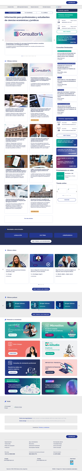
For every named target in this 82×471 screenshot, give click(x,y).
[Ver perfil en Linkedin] (11, 462)
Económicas (28, 12)
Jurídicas (44, 12)
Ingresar (71, 2)
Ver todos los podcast (41, 314)
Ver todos (66, 31)
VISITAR (66, 199)
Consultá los (41, 427)
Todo (12, 12)
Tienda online (8, 443)
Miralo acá (12, 335)
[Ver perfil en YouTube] (14, 462)
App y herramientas (33, 442)
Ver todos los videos (41, 289)
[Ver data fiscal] (73, 462)
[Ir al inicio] (10, 436)
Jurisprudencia (67, 235)
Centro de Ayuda (57, 447)
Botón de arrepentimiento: (25, 418)
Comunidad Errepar (57, 443)
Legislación (18, 235)
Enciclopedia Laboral (58, 442)
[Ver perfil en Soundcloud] (19, 462)
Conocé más (12, 353)
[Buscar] (21, 2)
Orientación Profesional (34, 445)
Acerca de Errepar (57, 445)
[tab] (64, 195)
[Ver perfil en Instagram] (17, 462)
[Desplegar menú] (5, 3)
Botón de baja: (22, 420)
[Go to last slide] (57, 192)
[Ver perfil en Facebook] (5, 462)
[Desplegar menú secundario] (60, 2)
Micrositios (31, 443)
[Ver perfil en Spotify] (22, 462)
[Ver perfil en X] (8, 462)
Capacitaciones (8, 442)
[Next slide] (76, 192)
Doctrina (43, 235)
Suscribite (49, 335)
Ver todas (66, 135)
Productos (7, 447)
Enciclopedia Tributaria (34, 447)
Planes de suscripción (9, 445)
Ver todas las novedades (41, 241)
